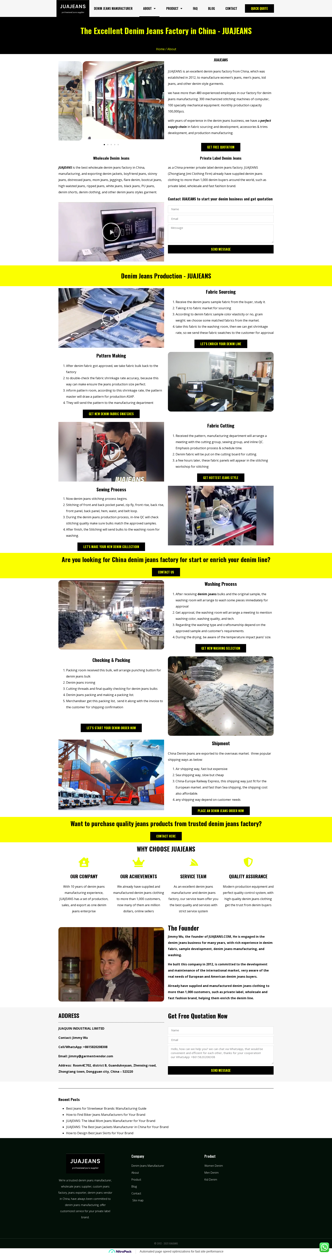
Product (172, 8)
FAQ (195, 8)
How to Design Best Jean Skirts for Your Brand (99, 1133)
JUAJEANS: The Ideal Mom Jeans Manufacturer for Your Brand (110, 1121)
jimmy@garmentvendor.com (90, 1056)
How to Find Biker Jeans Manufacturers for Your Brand (105, 1114)
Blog (211, 8)
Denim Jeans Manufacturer (113, 8)
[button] (62, 100)
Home (160, 49)
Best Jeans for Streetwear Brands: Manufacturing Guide (106, 1108)
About (147, 8)
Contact (231, 8)
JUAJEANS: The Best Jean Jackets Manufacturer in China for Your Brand (117, 1127)
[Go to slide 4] (114, 144)
